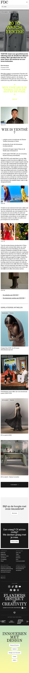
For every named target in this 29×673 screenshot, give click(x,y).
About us (3, 577)
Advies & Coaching (6, 567)
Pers (17, 559)
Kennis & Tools (4, 556)
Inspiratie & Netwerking (7, 568)
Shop (2, 561)
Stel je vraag (14, 541)
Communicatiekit (20, 561)
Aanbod (15, 649)
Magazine (3, 554)
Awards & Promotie (6, 570)
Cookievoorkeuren (21, 567)
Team (17, 554)
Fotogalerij (3, 559)
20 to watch (4, 12)
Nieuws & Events (14, 645)
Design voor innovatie (14, 652)
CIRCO (14, 660)
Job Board (3, 557)
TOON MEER (13, 484)
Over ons (18, 552)
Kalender (3, 552)
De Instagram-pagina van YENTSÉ (13, 298)
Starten (16, 12)
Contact (18, 556)
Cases (14, 656)
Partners (18, 557)
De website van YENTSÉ (10, 295)
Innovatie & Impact (5, 572)
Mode (10, 12)
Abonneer (14, 513)
